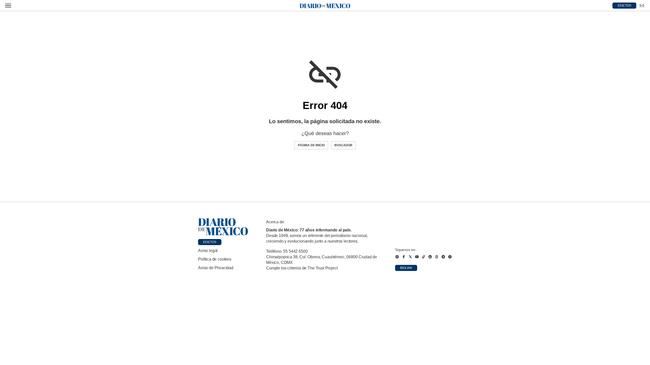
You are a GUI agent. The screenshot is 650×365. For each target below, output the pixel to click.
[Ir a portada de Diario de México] (223, 226)
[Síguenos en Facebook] (404, 257)
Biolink (406, 268)
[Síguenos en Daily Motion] (450, 257)
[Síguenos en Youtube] (417, 257)
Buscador (343, 145)
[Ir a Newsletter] (642, 6)
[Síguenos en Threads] (437, 257)
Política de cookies (214, 259)
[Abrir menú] (8, 6)
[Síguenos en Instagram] (397, 257)
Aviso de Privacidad (215, 268)
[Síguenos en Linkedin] (430, 257)
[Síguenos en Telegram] (443, 257)
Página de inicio (311, 145)
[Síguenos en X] (410, 257)
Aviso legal (208, 250)
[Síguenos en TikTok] (423, 257)
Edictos (209, 242)
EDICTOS (624, 5)
